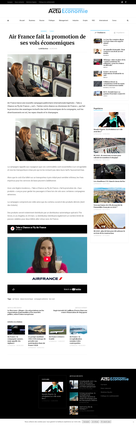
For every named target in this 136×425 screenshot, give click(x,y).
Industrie (76, 20)
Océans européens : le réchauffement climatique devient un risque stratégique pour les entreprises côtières (88, 396)
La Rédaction (43, 49)
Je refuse (95, 422)
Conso (114, 20)
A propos (10, 2)
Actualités (82, 388)
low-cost (52, 299)
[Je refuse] (133, 422)
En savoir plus (105, 422)
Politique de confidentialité (47, 2)
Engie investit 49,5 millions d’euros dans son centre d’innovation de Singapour (70, 311)
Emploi (85, 20)
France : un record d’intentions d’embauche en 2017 (113, 73)
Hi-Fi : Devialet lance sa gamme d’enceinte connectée (114, 93)
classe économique (26, 299)
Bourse (42, 20)
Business (32, 20)
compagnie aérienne (41, 299)
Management (63, 20)
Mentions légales (31, 2)
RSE (93, 20)
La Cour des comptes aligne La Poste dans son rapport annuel (113, 41)
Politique (52, 20)
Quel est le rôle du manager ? (85, 408)
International (103, 20)
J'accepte (86, 422)
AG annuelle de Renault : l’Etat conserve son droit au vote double (114, 51)
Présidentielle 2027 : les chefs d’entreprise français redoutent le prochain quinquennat (88, 384)
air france (16, 299)
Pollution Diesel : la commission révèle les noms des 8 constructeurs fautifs (114, 83)
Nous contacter (19, 2)
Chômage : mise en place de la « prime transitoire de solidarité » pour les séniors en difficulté (114, 62)
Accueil (22, 20)
